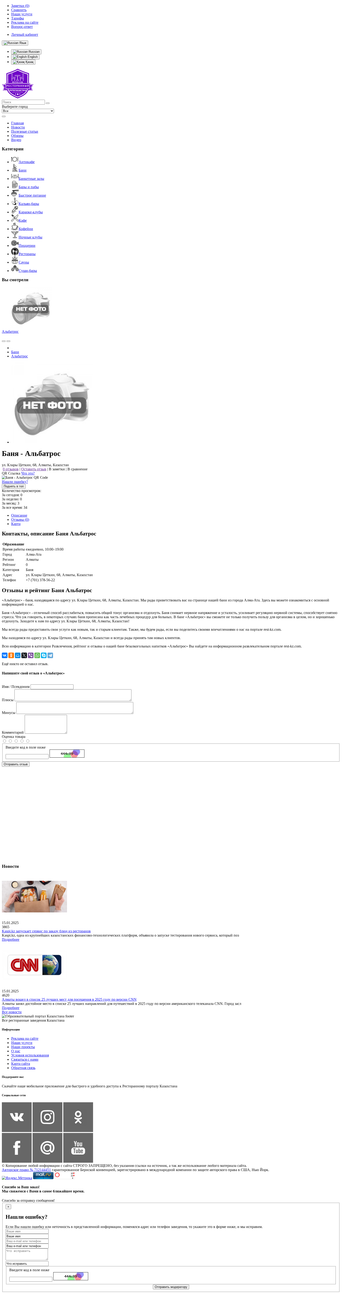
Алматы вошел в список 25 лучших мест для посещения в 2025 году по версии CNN (69, 999)
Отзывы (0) (20, 520)
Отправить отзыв (16, 764)
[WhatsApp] (37, 655)
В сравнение (77, 469)
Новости (18, 127)
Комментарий (13, 732)
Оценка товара (13, 737)
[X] (24, 655)
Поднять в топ (14, 486)
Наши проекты (23, 1047)
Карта (15, 524)
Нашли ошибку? (15, 482)
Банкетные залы (31, 179)
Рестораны (27, 254)
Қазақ (29, 62)
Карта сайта (20, 1064)
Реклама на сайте (24, 1038)
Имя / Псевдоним (16, 687)
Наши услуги (21, 1043)
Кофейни (26, 229)
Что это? (28, 473)
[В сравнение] (4, 341)
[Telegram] (50, 655)
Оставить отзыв (33, 469)
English (32, 57)
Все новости (12, 1012)
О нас (15, 1051)
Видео (16, 140)
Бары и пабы (29, 187)
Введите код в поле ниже (26, 747)
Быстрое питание (32, 195)
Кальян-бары (29, 204)
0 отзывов (11, 469)
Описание (19, 515)
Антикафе (27, 162)
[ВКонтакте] (4, 655)
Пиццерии (27, 246)
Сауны (24, 262)
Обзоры (17, 136)
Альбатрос (10, 331)
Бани (23, 170)
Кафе (23, 220)
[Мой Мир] (17, 655)
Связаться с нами (24, 1059)
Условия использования (30, 1055)
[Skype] (44, 655)
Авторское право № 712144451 (26, 1170)
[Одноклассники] (11, 655)
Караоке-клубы (31, 212)
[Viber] (31, 655)
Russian (34, 51)
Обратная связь (23, 1068)
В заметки (57, 469)
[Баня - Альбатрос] (52, 442)
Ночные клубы (30, 237)
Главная (17, 123)
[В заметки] (8, 341)
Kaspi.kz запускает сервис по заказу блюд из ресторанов (46, 931)
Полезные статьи (24, 131)
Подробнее (10, 939)
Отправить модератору (171, 1287)
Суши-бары (28, 271)
